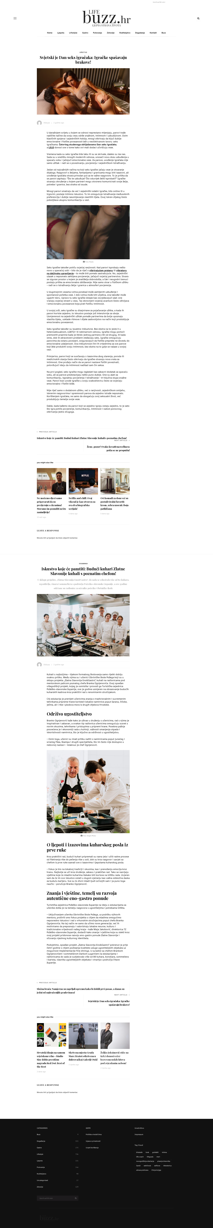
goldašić (155, 1152)
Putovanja (97, 33)
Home (49, 33)
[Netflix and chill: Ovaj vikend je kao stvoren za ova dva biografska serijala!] (83, 481)
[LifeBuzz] (49, 1218)
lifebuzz (47, 122)
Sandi (138, 1165)
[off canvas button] (15, 18)
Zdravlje (111, 33)
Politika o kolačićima (94, 1134)
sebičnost (147, 1165)
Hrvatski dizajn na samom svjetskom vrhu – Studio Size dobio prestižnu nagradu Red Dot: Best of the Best (51, 1059)
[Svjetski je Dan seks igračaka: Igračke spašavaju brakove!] (83, 91)
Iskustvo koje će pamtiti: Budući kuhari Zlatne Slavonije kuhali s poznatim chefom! (82, 438)
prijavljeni (51, 538)
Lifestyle (73, 33)
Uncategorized (57, 1180)
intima (164, 1152)
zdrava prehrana (142, 1170)
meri (158, 1157)
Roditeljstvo (124, 33)
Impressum (139, 1134)
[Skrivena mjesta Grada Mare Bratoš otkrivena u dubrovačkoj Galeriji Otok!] (83, 1035)
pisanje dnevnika (163, 1161)
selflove (157, 1165)
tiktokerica (167, 1165)
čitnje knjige (156, 1170)
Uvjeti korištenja (92, 1147)
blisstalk (139, 1152)
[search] (198, 18)
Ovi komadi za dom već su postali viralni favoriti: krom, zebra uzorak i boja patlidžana (114, 503)
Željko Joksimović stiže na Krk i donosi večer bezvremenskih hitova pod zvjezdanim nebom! (114, 1058)
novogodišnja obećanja (145, 1161)
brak (147, 1152)
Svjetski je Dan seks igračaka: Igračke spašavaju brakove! (109, 1002)
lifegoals (150, 1157)
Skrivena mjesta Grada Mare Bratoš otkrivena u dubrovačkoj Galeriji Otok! (83, 1056)
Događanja (140, 33)
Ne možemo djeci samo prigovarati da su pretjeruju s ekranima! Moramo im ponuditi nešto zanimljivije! (51, 505)
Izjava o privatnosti (93, 1141)
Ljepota (60, 33)
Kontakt (153, 33)
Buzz (164, 33)
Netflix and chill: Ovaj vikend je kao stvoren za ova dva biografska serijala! (82, 503)
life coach (140, 1157)
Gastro (85, 33)
